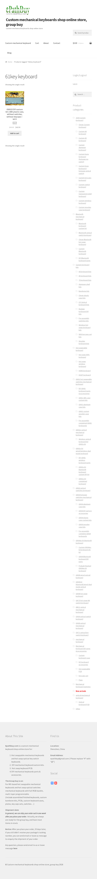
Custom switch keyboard (84, 185)
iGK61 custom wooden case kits (84, 414)
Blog (9, 53)
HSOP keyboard (85, 375)
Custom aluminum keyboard (82, 147)
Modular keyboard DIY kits (84, 311)
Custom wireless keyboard (85, 201)
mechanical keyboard (80, 640)
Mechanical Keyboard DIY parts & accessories (83, 648)
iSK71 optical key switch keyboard (82, 633)
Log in (75, 84)
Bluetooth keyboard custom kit (83, 226)
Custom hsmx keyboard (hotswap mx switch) (84, 158)
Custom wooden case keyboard (85, 208)
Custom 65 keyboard (83, 139)
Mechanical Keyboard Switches (83, 685)
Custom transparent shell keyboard (85, 193)
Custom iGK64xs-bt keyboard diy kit (85, 550)
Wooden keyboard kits (84, 342)
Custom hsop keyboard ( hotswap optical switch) (85, 170)
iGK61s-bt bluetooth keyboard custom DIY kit (84, 471)
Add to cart (14, 133)
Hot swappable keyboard (81, 349)
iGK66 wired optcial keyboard (83, 576)
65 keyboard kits (85, 276)
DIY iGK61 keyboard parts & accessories (84, 391)
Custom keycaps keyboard (85, 179)
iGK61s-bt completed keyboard (83, 481)
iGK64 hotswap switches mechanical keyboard (83, 497)
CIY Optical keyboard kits (84, 303)
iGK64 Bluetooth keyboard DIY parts (85, 559)
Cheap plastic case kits (84, 296)
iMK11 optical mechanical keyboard (81, 609)
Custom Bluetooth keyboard (82, 251)
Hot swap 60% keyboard (84, 356)
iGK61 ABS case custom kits (84, 399)
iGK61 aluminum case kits (84, 405)
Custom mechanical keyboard (18, 43)
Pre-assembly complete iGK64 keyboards (85, 533)
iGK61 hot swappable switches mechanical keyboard (84, 381)
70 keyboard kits (85, 280)
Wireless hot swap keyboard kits (84, 327)
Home (10, 62)
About (46, 43)
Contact (56, 43)
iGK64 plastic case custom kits (85, 519)
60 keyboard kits (85, 271)
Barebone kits (84, 291)
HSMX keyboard (85, 371)
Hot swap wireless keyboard (82, 364)
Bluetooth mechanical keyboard (80, 216)
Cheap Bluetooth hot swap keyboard (85, 242)
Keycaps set (83, 676)
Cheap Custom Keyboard (84, 125)
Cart (37, 43)
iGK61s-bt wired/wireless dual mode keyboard (83, 451)
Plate (81, 680)
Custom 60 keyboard (83, 132)
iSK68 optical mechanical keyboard (81, 625)
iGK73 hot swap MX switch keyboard (83, 601)
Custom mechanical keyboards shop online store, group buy (46, 22)
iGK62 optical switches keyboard (83, 489)
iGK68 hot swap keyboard (81, 595)
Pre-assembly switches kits (84, 319)
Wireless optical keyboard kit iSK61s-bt (85, 441)
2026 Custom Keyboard (81, 119)
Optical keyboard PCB (84, 703)
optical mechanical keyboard (83, 696)
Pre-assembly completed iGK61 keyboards (85, 423)
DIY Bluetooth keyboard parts (84, 259)
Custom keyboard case (84, 656)
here (15, 848)
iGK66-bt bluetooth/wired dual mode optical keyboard (84, 586)
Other (78, 709)
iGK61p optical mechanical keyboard (81, 432)
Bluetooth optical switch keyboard (85, 234)
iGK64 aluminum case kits (84, 505)
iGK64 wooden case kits (84, 525)
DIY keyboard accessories (84, 663)
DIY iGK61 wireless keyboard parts (84, 460)
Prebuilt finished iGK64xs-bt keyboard (85, 568)
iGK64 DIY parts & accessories (85, 512)
